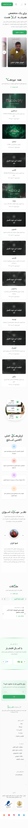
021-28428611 (18, 775)
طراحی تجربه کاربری (19, 599)
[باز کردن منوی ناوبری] (25, 4)
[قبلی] (23, 535)
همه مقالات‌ (15, 594)
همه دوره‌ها (15, 87)
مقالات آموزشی (19, 756)
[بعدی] (4, 52)
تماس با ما (19, 730)
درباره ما (21, 733)
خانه (21, 724)
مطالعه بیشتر (21, 616)
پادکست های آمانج (17, 750)
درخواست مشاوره (20, 32)
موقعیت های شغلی (18, 747)
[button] (17, 52)
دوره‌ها (20, 727)
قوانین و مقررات (20, 736)
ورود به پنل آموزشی (7, 4)
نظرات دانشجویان (17, 753)
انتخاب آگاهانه (20, 759)
